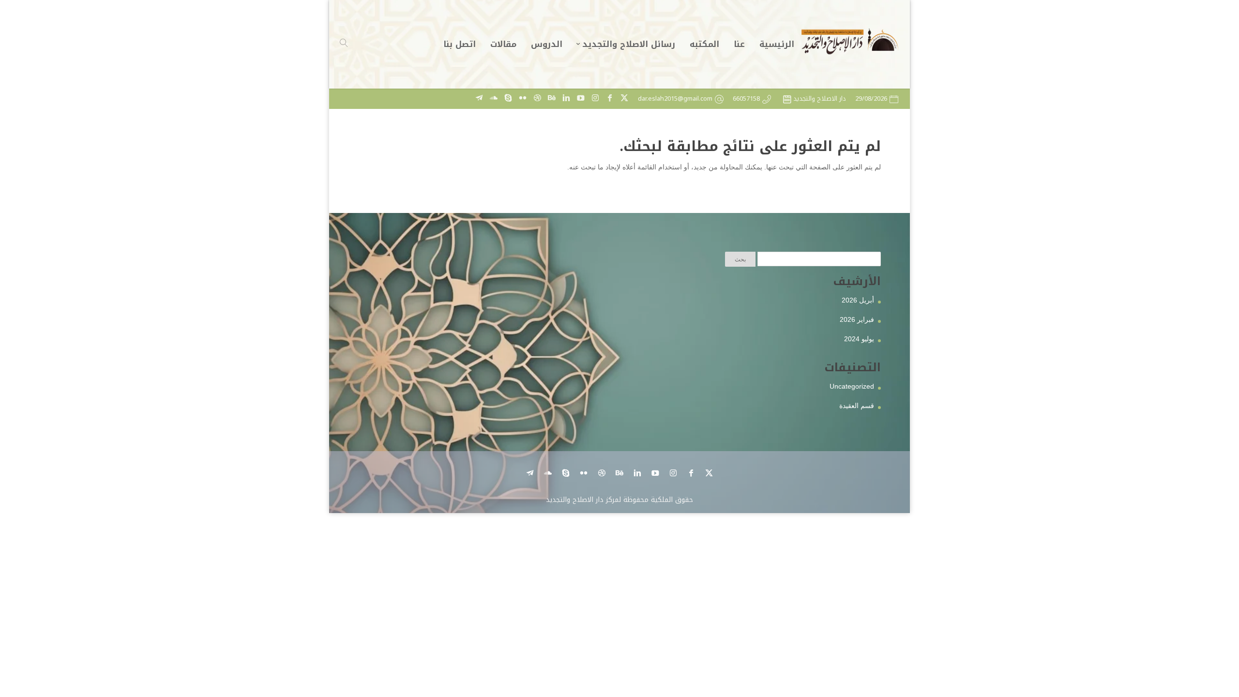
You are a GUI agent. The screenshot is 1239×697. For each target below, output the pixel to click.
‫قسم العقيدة (856, 405)
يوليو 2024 (859, 339)
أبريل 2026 (858, 300)
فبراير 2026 (857, 319)
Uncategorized (852, 386)
